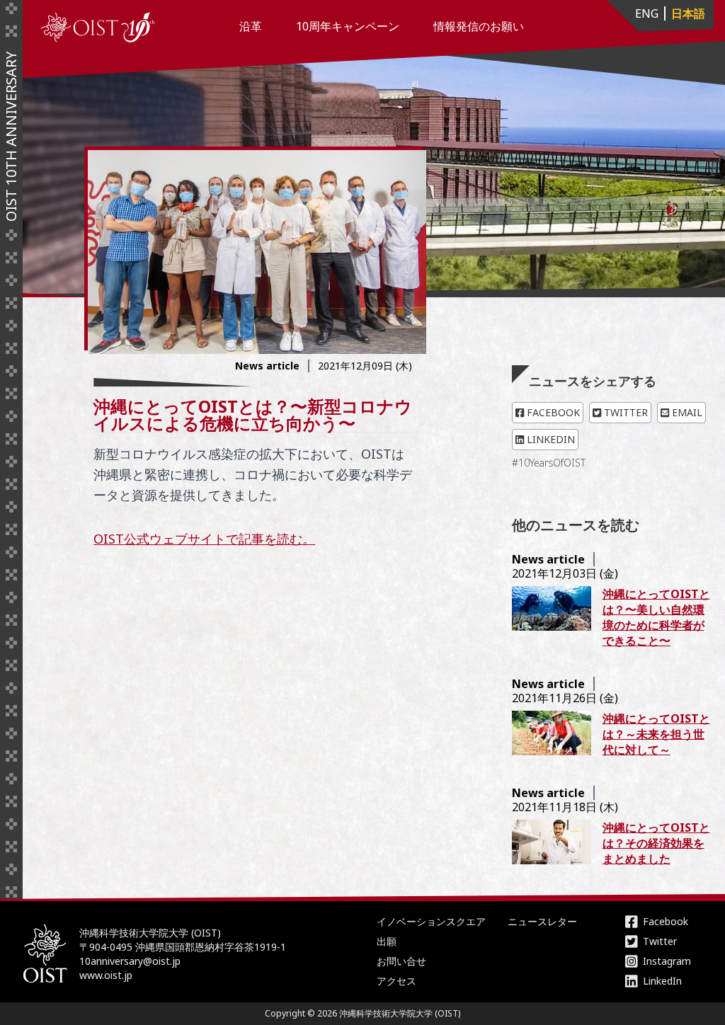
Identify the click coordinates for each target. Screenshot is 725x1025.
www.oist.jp (105, 975)
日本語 (688, 13)
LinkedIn (549, 439)
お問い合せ (401, 961)
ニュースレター (542, 921)
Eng (646, 13)
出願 (386, 941)
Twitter (624, 412)
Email (685, 412)
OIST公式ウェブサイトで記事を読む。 (204, 538)
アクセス (396, 980)
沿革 (250, 26)
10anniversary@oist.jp (130, 961)
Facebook (552, 412)
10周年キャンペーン (347, 26)
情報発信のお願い (478, 26)
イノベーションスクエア (431, 921)
